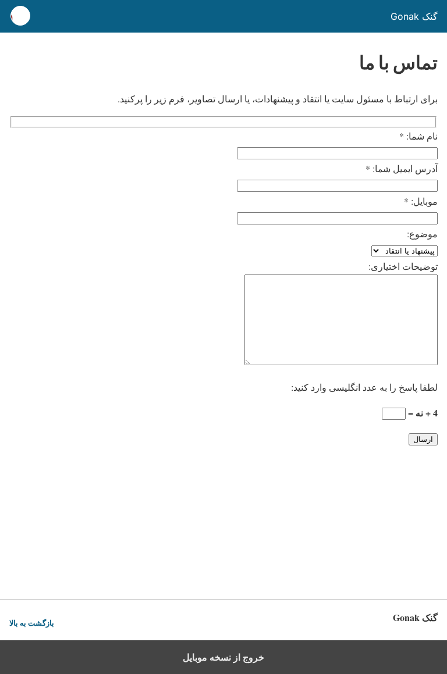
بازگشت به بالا (31, 623)
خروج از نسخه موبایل (223, 657)
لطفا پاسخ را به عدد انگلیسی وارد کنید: (364, 387)
